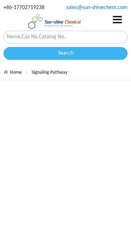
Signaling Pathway (49, 72)
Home (16, 72)
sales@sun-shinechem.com (97, 7)
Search (65, 53)
